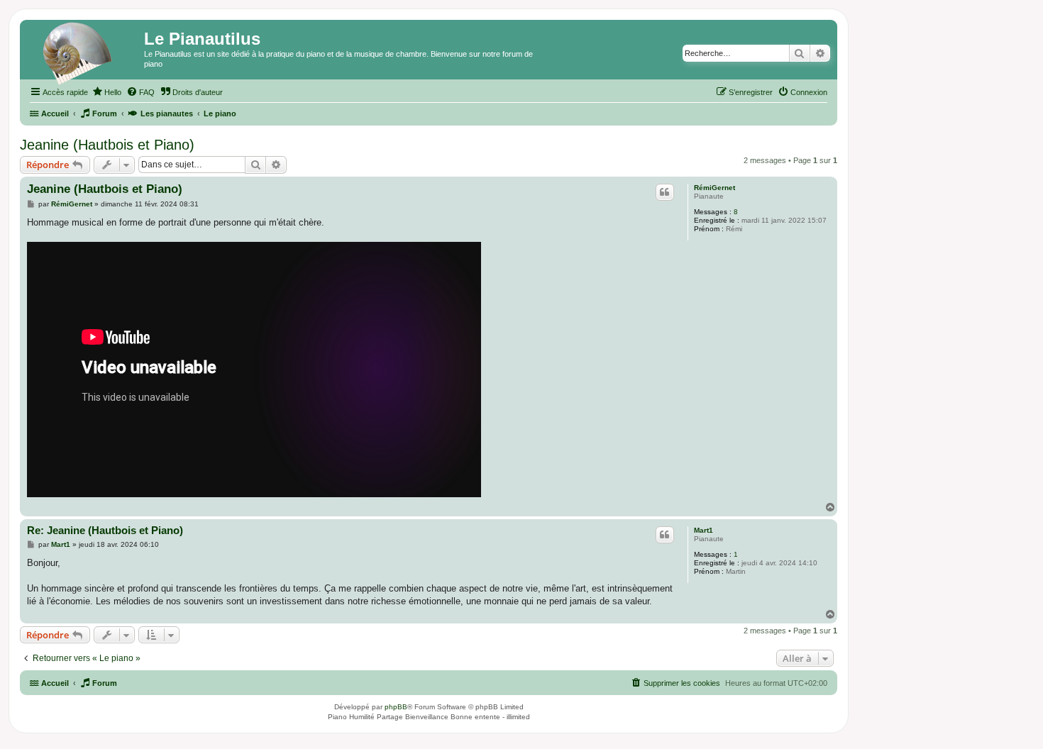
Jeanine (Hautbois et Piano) (107, 144)
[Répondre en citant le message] (665, 192)
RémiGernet (714, 188)
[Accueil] (83, 53)
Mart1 (703, 530)
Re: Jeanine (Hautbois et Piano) (105, 530)
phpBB (396, 707)
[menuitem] (106, 92)
